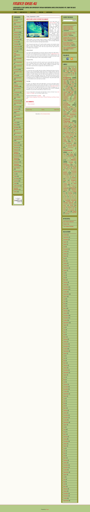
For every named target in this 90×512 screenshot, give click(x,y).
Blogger (47, 509)
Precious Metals (66, 177)
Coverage (16, 44)
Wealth (66, 213)
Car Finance (16, 39)
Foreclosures (17, 92)
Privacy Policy (33, 12)
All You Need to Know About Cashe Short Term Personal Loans (69, 44)
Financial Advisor (18, 77)
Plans (73, 176)
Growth (73, 131)
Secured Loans (71, 194)
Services (65, 195)
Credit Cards (17, 46)
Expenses (67, 109)
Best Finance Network (68, 221)
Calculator (16, 37)
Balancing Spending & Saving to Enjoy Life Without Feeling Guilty (68, 28)
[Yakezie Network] (18, 203)
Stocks (71, 205)
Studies (64, 208)
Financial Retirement (68, 122)
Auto (15, 20)
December (65, 239)
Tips (64, 211)
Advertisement (49, 12)
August (65, 241)
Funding (74, 127)
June (64, 275)
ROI (66, 191)
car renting (16, 178)
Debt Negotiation (18, 62)
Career (72, 84)
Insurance (16, 109)
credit (15, 183)
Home (15, 12)
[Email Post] (43, 95)
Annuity (72, 67)
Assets (65, 68)
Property (16, 142)
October (65, 234)
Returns (74, 190)
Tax (15, 173)
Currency (65, 92)
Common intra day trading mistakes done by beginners (69, 34)
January (65, 253)
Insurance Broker (66, 144)
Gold (71, 130)
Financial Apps (72, 113)
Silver (66, 196)
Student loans (17, 171)
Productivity (72, 178)
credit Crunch (17, 185)
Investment (65, 148)
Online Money (66, 167)
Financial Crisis (70, 116)
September (66, 237)
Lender (64, 155)
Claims (68, 87)
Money (54, 97)
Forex (15, 94)
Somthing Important (68, 202)
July (64, 272)
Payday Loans (17, 136)
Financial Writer (17, 88)
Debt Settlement (18, 65)
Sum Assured (71, 208)
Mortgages (66, 165)
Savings (70, 193)
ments (68, 160)
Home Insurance (66, 135)
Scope (64, 194)
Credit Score (17, 48)
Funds (67, 128)
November (65, 249)
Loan (71, 156)
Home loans (16, 106)
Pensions (74, 168)
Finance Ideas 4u (24, 3)
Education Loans (18, 71)
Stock (64, 204)
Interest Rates (72, 146)
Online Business (17, 133)
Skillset (70, 196)
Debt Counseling (17, 58)
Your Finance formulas (68, 226)
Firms (73, 123)
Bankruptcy (16, 26)
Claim (64, 87)
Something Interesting (70, 200)
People (67, 169)
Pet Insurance (66, 176)
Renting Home (72, 187)
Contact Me (41, 12)
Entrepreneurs (73, 107)
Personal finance (17, 139)
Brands (73, 75)
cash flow (16, 181)
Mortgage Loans (17, 129)
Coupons (74, 87)
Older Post (56, 109)
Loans (15, 122)
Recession (16, 147)
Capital (65, 82)
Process (67, 178)
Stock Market (17, 167)
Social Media (73, 199)
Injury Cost (73, 141)
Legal (71, 154)
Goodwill (67, 131)
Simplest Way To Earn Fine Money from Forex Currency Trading (69, 39)
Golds (75, 130)
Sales (70, 191)
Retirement (16, 155)
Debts (74, 99)
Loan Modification (18, 118)
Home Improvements (69, 133)
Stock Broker (69, 204)
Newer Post (29, 109)
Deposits (73, 100)
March (64, 260)
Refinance (16, 149)
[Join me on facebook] (68, 59)
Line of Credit (66, 156)
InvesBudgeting (70, 147)
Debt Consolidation (68, 93)
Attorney (30, 97)
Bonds (64, 75)
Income (65, 141)
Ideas (72, 140)
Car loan (16, 41)
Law (52, 97)
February (65, 282)
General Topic (17, 100)
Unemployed (67, 212)
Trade (15, 176)
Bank (68, 71)
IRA (69, 152)
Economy (16, 69)
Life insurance (17, 115)
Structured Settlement (67, 206)
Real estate (16, 145)
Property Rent (66, 183)
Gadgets (73, 128)
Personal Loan (72, 175)
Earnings (65, 103)
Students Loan (71, 207)
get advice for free (54, 85)
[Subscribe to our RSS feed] (72, 59)
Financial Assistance (69, 114)
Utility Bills (74, 212)
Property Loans (70, 181)
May (64, 258)
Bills (73, 73)
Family (15, 75)
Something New (70, 201)
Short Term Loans (72, 195)
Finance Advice (40, 97)
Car (70, 82)
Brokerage (65, 76)
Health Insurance (67, 132)
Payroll (69, 168)
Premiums (74, 177)
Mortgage (16, 127)
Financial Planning (47, 97)
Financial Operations (68, 117)
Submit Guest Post (23, 12)
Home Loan (73, 135)
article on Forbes (52, 22)
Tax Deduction (71, 210)
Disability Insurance (68, 101)
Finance (67, 110)
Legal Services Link (55, 53)
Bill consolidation (17, 28)
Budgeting (35, 97)
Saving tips (16, 161)
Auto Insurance (17, 22)
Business (16, 34)
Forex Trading (17, 97)
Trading (74, 211)
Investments (17, 111)
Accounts (65, 67)
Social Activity (66, 199)
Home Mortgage (17, 103)
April (64, 246)
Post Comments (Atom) (45, 113)
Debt (15, 51)
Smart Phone (72, 197)
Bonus (69, 75)
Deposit (68, 100)
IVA (73, 152)
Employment (65, 107)
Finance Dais (66, 224)
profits (15, 191)
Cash (64, 86)
